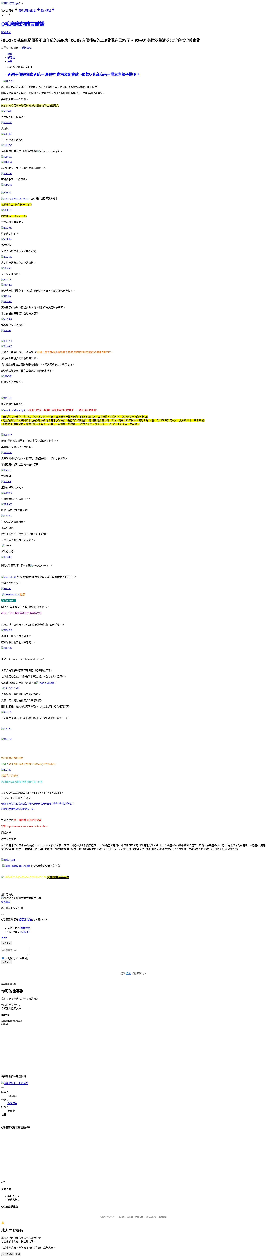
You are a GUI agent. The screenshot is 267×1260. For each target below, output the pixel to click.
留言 (29, 919)
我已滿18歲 (7, 1254)
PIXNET (110, 1217)
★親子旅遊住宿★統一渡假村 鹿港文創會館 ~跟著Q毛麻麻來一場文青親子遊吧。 (73, 74)
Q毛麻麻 (6, 902)
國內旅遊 (25, 928)
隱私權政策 (151, 1217)
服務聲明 (163, 1217)
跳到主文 (6, 32)
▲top (4, 937)
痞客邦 (23, 919)
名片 (9, 61)
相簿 (9, 54)
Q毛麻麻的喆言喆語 (23, 24)
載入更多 (6, 943)
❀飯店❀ (25, 932)
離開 (18, 1254)
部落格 (11, 57)
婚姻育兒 (27, 47)
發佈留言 (6, 962)
